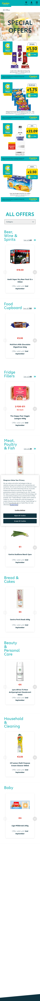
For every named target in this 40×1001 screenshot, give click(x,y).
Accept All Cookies (20, 521)
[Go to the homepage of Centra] (5, 3)
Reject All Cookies (20, 515)
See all (28, 240)
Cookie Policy (14, 505)
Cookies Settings (20, 510)
